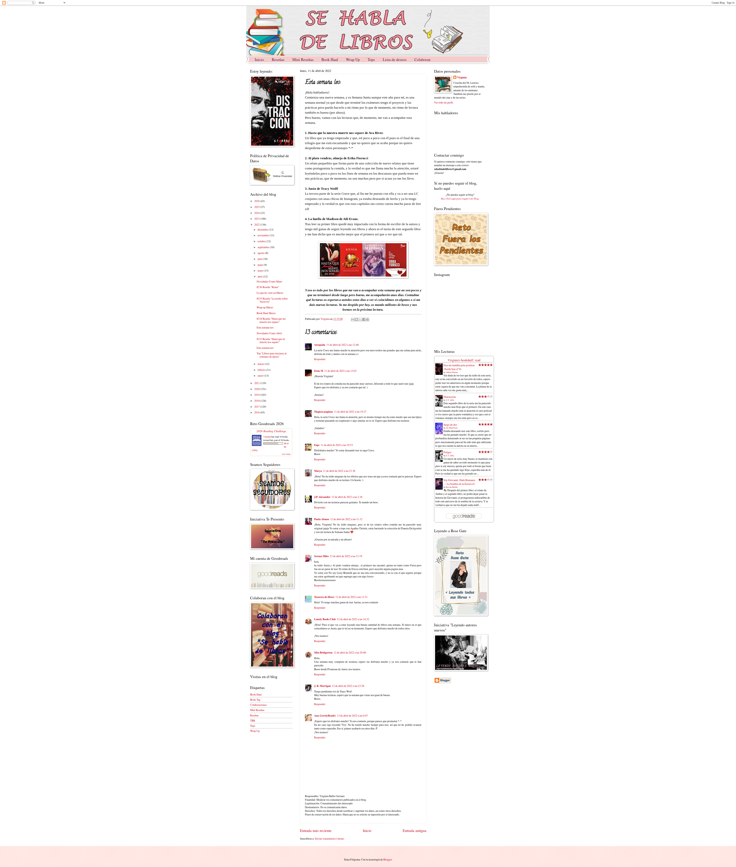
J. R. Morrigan (322, 686)
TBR (252, 720)
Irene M (318, 371)
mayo (261, 270)
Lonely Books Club (325, 619)
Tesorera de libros (324, 597)
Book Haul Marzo (266, 313)
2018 (257, 400)
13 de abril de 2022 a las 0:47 (352, 715)
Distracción (450, 397)
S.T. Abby (450, 400)
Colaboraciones (258, 705)
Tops (371, 59)
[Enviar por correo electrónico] (353, 319)
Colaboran (422, 59)
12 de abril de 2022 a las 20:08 (350, 652)
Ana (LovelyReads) (325, 716)
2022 (257, 224)
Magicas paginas (323, 412)
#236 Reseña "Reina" (268, 287)
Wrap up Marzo (265, 307)
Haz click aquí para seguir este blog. (460, 198)
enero (261, 375)
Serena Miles (321, 556)
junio (261, 265)
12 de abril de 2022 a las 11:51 (351, 597)
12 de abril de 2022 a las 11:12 (346, 519)
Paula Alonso (321, 519)
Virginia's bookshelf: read (464, 360)
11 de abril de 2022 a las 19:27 (350, 411)
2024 (257, 213)
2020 (257, 389)
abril (260, 276)
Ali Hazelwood (452, 427)
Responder (319, 359)
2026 (257, 201)
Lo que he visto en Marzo (270, 293)
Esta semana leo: (265, 327)
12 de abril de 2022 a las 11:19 (346, 556)
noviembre (264, 235)
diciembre (263, 229)
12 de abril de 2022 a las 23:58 (348, 686)
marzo (261, 364)
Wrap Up (353, 59)
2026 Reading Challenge (271, 431)
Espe (317, 445)
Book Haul (329, 59)
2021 (257, 383)
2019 (257, 395)
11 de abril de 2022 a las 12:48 (342, 344)
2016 (257, 412)
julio (260, 259)
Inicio (259, 59)
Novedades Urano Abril (269, 333)
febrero (262, 370)
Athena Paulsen (452, 372)
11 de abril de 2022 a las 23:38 (339, 471)
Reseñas (278, 59)
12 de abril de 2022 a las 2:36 (347, 497)
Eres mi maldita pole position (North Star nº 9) (459, 367)
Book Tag (255, 699)
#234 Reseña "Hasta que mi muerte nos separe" (271, 320)
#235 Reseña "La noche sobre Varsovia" (272, 300)
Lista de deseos (395, 59)
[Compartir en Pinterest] (367, 319)
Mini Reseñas (303, 59)
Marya (318, 471)
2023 (257, 218)
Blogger (387, 859)
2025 (257, 207)
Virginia (267, 436)
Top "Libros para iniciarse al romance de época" (272, 354)
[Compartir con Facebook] (364, 319)
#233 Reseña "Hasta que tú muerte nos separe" (271, 340)
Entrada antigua (414, 830)
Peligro (447, 452)
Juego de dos (450, 424)
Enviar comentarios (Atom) (329, 838)
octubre (262, 241)
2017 (257, 406)
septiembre (264, 247)
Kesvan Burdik (452, 487)
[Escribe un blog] (356, 319)
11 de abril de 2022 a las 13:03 (340, 371)
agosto (261, 253)
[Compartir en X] (360, 319)
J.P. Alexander (322, 497)
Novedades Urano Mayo (269, 281)
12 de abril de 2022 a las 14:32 (353, 619)
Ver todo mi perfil (443, 102)
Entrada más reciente (316, 830)
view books (286, 454)
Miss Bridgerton (323, 652)
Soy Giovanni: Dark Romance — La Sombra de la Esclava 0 (459, 481)
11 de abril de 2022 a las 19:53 (337, 445)
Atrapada (319, 345)
